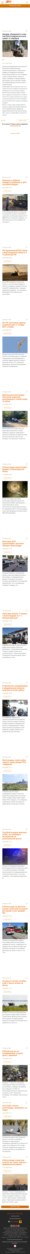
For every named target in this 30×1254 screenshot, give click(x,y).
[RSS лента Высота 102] (18, 1226)
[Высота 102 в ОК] (14, 1226)
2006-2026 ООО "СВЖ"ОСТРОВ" (15, 1213)
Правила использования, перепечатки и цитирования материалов (14, 1242)
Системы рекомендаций (15, 1218)
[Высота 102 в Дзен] (16, 1226)
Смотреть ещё (15, 1206)
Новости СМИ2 (15, 133)
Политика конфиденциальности (14, 1239)
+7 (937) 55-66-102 (15, 126)
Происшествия (6, 31)
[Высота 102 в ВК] (11, 1226)
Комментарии (22, 120)
